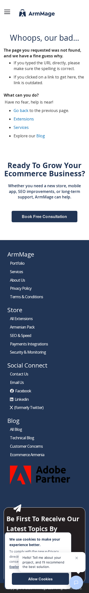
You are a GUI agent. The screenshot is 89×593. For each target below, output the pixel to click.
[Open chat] (76, 583)
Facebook (23, 391)
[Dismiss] (76, 558)
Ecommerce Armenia (27, 454)
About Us (17, 280)
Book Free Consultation (44, 216)
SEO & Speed (20, 335)
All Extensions (21, 318)
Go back (21, 110)
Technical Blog (22, 438)
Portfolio (17, 263)
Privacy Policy (20, 288)
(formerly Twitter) (28, 407)
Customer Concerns (26, 446)
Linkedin (22, 399)
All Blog (16, 429)
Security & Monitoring (28, 352)
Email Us (17, 382)
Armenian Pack (22, 327)
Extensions (24, 119)
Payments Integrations (29, 344)
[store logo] (30, 14)
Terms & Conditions (26, 296)
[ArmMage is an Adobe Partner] (41, 485)
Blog (40, 136)
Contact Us (19, 374)
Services (21, 127)
